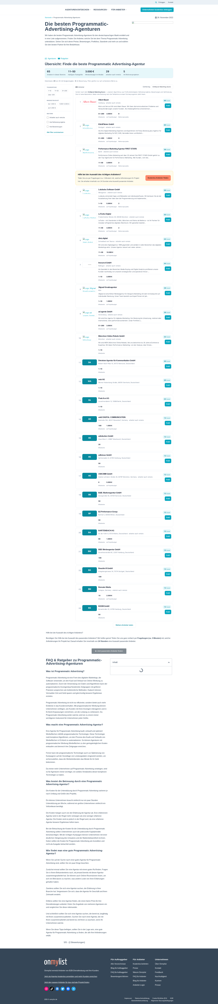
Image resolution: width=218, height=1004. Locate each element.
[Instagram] (46, 989)
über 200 (51, 95)
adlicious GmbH (105, 455)
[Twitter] (63, 989)
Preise (135, 968)
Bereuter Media (104, 587)
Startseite (48, 17)
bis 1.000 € (52, 104)
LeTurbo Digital (104, 214)
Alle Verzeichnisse (118, 964)
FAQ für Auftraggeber (119, 972)
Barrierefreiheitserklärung (139, 1001)
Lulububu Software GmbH (109, 189)
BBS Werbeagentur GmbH (109, 549)
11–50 (57, 91)
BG (89, 570)
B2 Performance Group (108, 512)
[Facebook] (68, 989)
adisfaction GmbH (105, 436)
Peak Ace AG (103, 398)
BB (89, 494)
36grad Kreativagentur (107, 287)
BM (89, 589)
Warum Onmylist (139, 972)
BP (89, 513)
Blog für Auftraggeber (119, 968)
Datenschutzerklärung (142, 998)
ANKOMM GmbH (105, 474)
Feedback (159, 972)
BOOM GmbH (103, 606)
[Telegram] (74, 989)
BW (89, 551)
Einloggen (162, 2)
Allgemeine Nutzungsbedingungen (162, 1001)
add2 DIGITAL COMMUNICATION (112, 417)
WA (89, 381)
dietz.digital (103, 238)
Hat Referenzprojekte (57, 122)
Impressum (128, 998)
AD (89, 419)
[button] (107, 9)
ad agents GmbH (105, 312)
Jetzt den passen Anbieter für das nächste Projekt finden (66, 982)
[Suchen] (156, 2)
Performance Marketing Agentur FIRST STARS (117, 149)
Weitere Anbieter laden (124, 625)
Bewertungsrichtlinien (119, 976)
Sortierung (147, 87)
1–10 (49, 91)
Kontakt (170, 2)
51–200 (64, 91)
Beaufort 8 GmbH (105, 568)
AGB (171, 998)
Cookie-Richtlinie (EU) (159, 998)
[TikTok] (52, 989)
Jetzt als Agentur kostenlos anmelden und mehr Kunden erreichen (70, 976)
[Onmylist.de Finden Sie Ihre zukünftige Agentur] (52, 10)
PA (89, 400)
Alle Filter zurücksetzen (55, 132)
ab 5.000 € (52, 108)
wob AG (101, 379)
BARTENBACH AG (106, 531)
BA (89, 532)
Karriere (158, 981)
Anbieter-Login (139, 985)
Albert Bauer (103, 100)
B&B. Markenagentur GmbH (109, 493)
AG (89, 438)
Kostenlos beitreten (140, 964)
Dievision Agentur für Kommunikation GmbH (116, 360)
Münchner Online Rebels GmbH (111, 336)
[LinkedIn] (57, 989)
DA (89, 362)
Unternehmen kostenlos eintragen (157, 10)
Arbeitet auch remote (57, 117)
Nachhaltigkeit (161, 976)
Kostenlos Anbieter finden (158, 178)
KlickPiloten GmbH (106, 124)
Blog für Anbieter (139, 981)
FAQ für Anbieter (139, 976)
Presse (158, 985)
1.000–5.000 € (64, 104)
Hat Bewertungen (56, 127)
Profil (168, 105)
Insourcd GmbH (104, 263)
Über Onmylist (160, 964)
